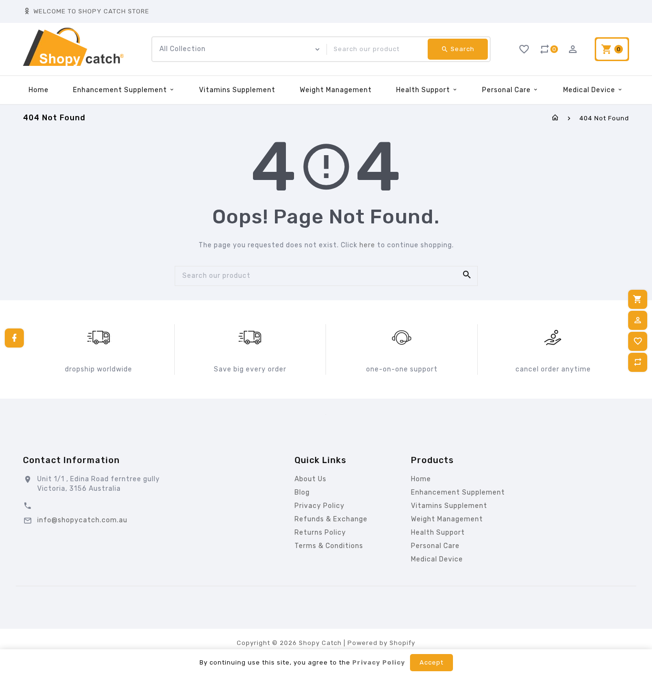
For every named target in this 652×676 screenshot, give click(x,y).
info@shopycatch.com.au (82, 520)
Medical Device (590, 90)
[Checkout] (637, 299)
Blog (302, 492)
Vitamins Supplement (237, 90)
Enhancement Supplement (121, 90)
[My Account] (637, 320)
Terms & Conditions (328, 546)
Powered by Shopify (381, 642)
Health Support (424, 90)
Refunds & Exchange (331, 519)
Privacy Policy (319, 506)
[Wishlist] (637, 341)
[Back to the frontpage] (555, 118)
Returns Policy (320, 532)
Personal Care (507, 90)
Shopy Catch (320, 642)
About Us (310, 479)
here (367, 245)
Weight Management (336, 90)
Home (39, 90)
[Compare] (637, 362)
